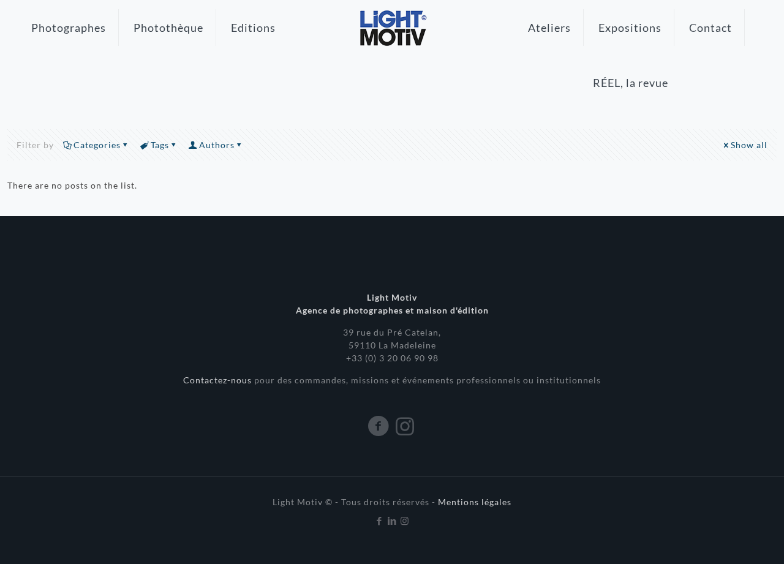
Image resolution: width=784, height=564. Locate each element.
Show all (749, 145)
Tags (160, 145)
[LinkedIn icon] (392, 520)
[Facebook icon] (379, 520)
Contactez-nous (218, 380)
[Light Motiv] (392, 27)
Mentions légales (474, 502)
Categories (97, 145)
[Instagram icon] (405, 520)
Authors (217, 145)
